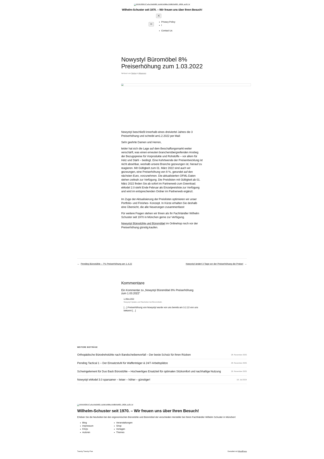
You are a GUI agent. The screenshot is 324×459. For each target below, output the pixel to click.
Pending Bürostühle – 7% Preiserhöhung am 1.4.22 (106, 264)
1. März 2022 (129, 299)
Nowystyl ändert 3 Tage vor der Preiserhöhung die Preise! (214, 264)
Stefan (133, 73)
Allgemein (142, 73)
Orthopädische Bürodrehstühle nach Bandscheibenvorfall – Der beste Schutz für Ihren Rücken (134, 354)
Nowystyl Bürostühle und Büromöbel (143, 223)
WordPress (242, 451)
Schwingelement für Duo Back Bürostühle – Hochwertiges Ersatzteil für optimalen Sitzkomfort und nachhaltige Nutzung (149, 371)
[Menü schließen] (158, 16)
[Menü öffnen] (151, 24)
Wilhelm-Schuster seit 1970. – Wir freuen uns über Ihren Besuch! (162, 9)
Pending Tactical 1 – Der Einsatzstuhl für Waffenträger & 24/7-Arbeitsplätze (122, 363)
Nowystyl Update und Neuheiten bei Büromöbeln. (143, 302)
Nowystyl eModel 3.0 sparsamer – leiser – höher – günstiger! (113, 379)
